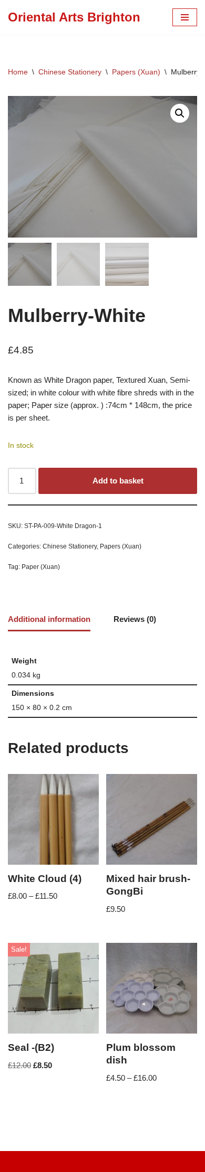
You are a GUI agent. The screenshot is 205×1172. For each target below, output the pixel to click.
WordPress (136, 1161)
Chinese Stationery (69, 72)
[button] (179, 113)
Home (18, 72)
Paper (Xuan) (41, 567)
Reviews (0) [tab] (135, 619)
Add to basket (118, 480)
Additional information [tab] (49, 619)
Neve (58, 1161)
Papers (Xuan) (136, 72)
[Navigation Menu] (184, 17)
